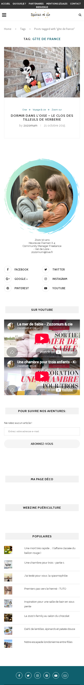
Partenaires (36, 3)
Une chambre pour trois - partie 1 (44, 562)
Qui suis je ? (19, 3)
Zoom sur (57, 109)
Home (7, 29)
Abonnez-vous (42, 444)
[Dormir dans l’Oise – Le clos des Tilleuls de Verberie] (42, 72)
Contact (75, 3)
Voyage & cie (39, 109)
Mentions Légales (56, 3)
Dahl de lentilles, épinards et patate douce (49, 628)
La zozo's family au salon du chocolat (46, 615)
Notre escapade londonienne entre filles (48, 642)
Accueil (5, 3)
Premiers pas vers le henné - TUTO (45, 588)
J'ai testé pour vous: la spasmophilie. (46, 575)
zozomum (30, 125)
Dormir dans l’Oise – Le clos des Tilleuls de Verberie (42, 117)
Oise (24, 109)
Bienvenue (42, 7)
